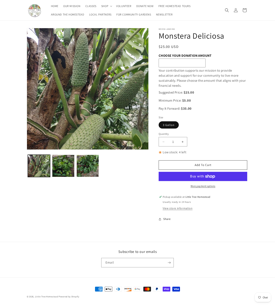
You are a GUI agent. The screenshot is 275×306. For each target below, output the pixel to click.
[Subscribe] (169, 262)
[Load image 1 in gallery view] (39, 166)
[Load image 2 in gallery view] (63, 166)
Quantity (164, 134)
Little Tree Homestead (46, 296)
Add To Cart (203, 165)
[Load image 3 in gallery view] (88, 166)
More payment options (203, 186)
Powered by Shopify (69, 296)
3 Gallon (169, 125)
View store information (177, 208)
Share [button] (167, 219)
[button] (106, 6)
